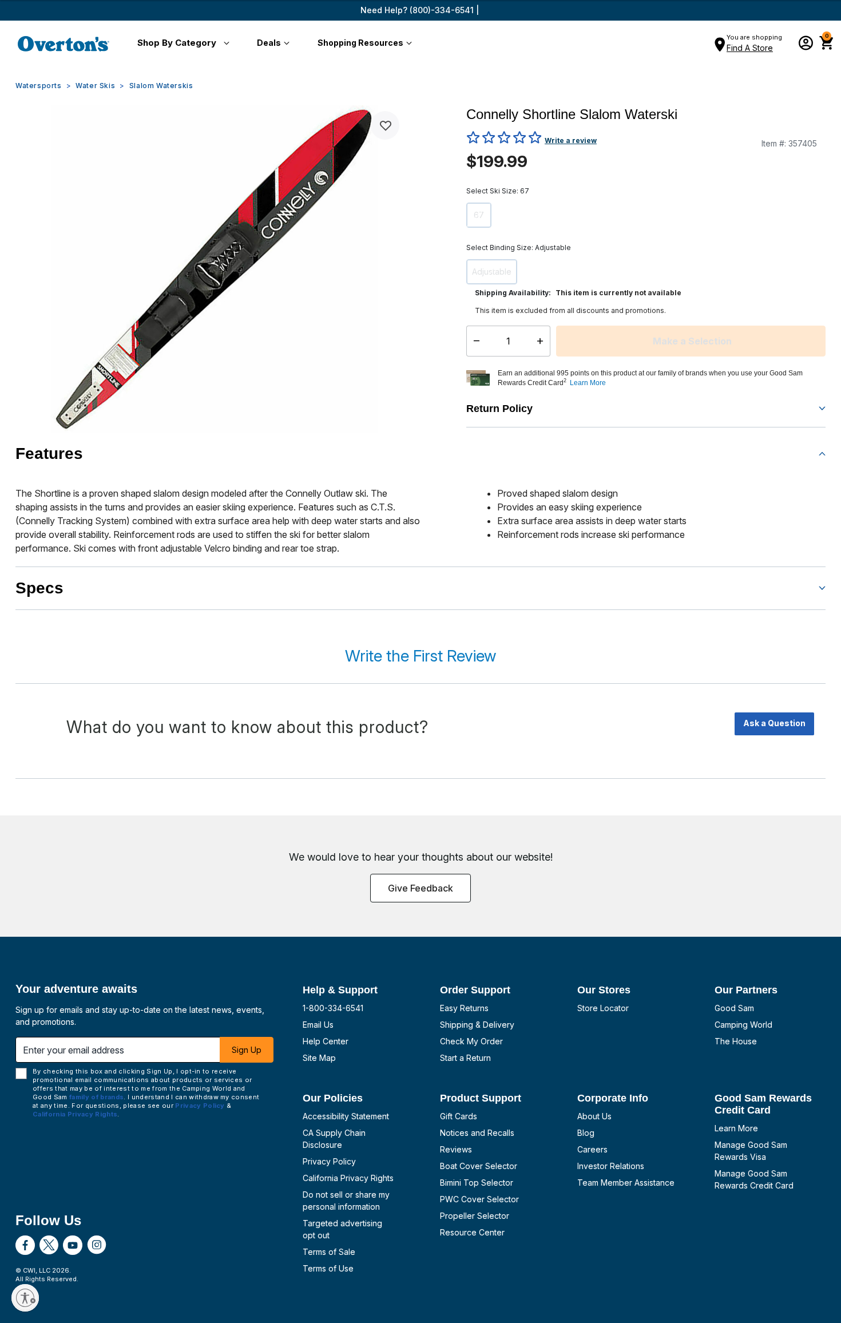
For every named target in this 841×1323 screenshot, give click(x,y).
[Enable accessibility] (25, 1298)
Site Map (319, 1058)
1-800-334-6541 (333, 1008)
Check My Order (471, 1041)
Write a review (571, 140)
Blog (585, 1133)
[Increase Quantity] (542, 341)
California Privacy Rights (348, 1178)
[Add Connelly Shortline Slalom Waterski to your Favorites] (385, 125)
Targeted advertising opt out (342, 1229)
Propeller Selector (474, 1216)
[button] (181, 43)
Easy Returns (464, 1008)
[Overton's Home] (63, 43)
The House (736, 1041)
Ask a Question (774, 723)
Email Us (318, 1024)
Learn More (736, 1128)
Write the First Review (420, 656)
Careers (592, 1149)
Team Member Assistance (626, 1182)
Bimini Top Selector (476, 1182)
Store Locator (603, 1008)
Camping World (743, 1024)
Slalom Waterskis (161, 85)
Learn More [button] (588, 383)
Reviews (456, 1149)
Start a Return (465, 1058)
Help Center (325, 1041)
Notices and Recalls (477, 1133)
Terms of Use (328, 1268)
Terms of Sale (329, 1252)
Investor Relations (610, 1166)
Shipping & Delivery (477, 1024)
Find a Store (750, 48)
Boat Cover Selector (478, 1166)
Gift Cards (458, 1116)
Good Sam (734, 1008)
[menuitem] (181, 43)
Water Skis (95, 85)
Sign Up (246, 1050)
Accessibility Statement (346, 1116)
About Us (594, 1116)
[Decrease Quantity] (474, 341)
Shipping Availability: (513, 292)
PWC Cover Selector (479, 1199)
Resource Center (472, 1232)
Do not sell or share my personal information (346, 1200)
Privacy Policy (329, 1161)
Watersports (38, 85)
